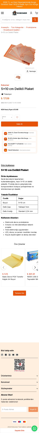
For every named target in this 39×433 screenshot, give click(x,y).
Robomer (5, 85)
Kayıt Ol (33, 409)
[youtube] (13, 354)
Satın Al (19, 124)
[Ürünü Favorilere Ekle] (17, 117)
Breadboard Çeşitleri (12, 30)
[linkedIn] (9, 354)
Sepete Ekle (19, 430)
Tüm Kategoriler (17, 27)
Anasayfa (5, 27)
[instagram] (5, 354)
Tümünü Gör (19, 293)
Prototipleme (31, 27)
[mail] (17, 354)
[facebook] (2, 354)
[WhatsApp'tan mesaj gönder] (34, 428)
